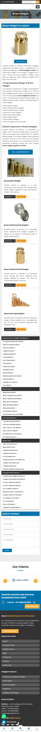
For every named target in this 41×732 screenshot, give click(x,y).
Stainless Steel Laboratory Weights (14, 479)
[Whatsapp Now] (3, 716)
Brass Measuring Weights (10, 405)
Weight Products (8, 649)
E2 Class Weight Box (9, 456)
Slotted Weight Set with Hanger (13, 414)
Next (36, 581)
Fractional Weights (9, 360)
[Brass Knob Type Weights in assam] (20, 300)
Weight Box (6, 441)
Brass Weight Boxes (9, 447)
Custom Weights (8, 357)
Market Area (7, 665)
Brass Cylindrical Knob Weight (16, 269)
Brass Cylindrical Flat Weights (16, 225)
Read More (8, 197)
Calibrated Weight (8, 351)
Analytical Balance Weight (11, 344)
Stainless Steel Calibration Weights (14, 476)
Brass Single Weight (9, 408)
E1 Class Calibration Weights (12, 482)
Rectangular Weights (9, 437)
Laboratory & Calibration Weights (15, 338)
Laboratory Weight (9, 366)
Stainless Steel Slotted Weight (12, 495)
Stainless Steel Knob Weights (12, 507)
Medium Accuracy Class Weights (13, 492)
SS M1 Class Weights (9, 504)
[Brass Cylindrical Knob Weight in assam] (20, 255)
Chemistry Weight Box (10, 453)
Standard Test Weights (10, 382)
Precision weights (8, 379)
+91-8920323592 (8, 2)
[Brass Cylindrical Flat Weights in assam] (20, 211)
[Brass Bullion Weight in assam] (20, 167)
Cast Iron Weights (9, 418)
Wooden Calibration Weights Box (13, 469)
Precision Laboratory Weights (12, 376)
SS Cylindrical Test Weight (11, 498)
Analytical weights (9, 348)
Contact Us (7, 657)
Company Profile (8, 645)
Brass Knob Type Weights (14, 313)
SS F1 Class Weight (8, 501)
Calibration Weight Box (10, 450)
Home (5, 641)
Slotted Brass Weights (10, 411)
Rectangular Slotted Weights (12, 434)
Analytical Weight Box (10, 444)
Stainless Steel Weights (10, 473)
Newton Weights (8, 373)
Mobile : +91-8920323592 (9, 709)
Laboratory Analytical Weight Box (14, 460)
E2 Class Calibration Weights (12, 485)
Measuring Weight (8, 370)
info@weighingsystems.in (10, 713)
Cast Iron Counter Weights (11, 421)
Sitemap (6, 661)
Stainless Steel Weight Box (11, 463)
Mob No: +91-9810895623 (10, 711)
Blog (4, 653)
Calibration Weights (9, 354)
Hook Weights (7, 363)
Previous (5, 581)
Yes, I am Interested (20, 152)
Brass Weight (7, 389)
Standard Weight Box (9, 466)
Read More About (10, 631)
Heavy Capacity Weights (10, 431)
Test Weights (7, 385)
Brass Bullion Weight (12, 181)
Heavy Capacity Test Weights (12, 427)
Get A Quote (20, 61)
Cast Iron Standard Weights (12, 424)
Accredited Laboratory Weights (13, 341)
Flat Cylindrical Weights (10, 488)
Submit (7, 550)
